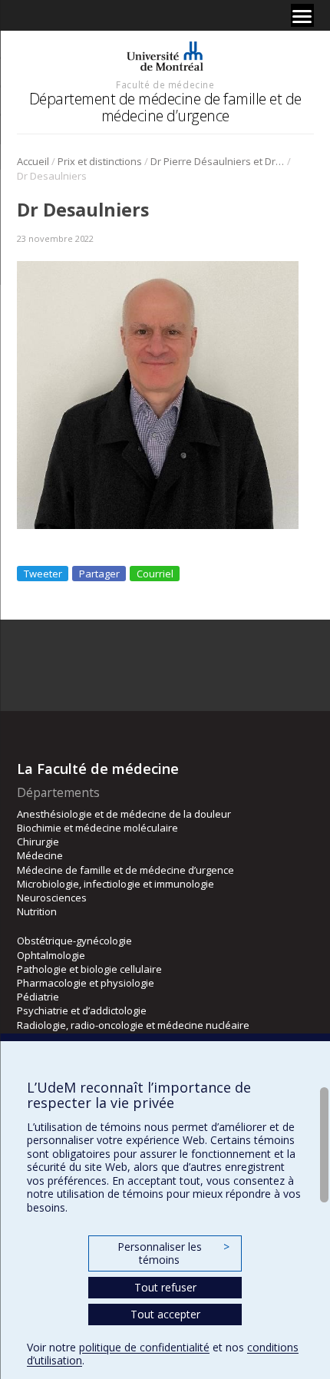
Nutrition (37, 911)
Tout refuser (165, 1287)
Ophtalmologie (51, 955)
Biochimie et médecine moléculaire (97, 828)
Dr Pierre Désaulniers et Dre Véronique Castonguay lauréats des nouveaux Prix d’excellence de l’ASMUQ (217, 161)
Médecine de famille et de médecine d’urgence (125, 870)
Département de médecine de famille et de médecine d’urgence (165, 107)
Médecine (40, 855)
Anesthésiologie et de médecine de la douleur (124, 814)
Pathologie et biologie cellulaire (89, 969)
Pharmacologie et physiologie (85, 983)
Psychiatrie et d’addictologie (82, 1010)
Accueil (33, 161)
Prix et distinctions (100, 161)
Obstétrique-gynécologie (74, 940)
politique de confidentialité (144, 1347)
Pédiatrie (38, 997)
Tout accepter (165, 1314)
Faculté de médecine (165, 84)
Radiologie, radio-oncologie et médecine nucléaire (133, 1025)
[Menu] (302, 15)
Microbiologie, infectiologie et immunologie (115, 884)
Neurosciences (52, 897)
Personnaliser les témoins (173, 1253)
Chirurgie (38, 841)
